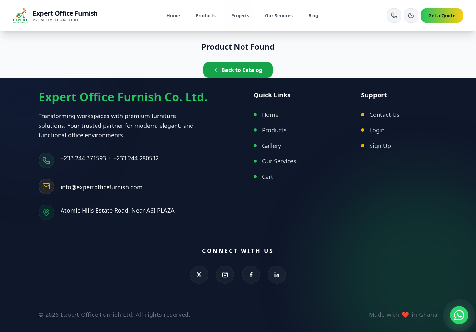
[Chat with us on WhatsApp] (459, 315)
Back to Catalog (241, 69)
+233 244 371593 (83, 158)
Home (173, 15)
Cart (267, 177)
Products (206, 15)
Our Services (279, 15)
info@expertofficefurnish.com (101, 187)
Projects (240, 15)
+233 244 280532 (136, 158)
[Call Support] (394, 15)
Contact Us (384, 114)
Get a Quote (441, 15)
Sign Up (380, 145)
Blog (313, 15)
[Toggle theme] (411, 15)
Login (377, 130)
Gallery (271, 145)
